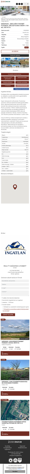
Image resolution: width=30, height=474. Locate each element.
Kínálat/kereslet (22, 447)
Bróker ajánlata (15, 274)
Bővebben (20, 469)
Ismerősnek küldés (22, 77)
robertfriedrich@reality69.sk (15, 272)
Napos (26, 47)
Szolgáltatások (7, 447)
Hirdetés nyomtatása (22, 82)
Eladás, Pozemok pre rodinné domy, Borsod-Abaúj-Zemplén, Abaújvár (14, 18)
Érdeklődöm (8, 85)
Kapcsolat (22, 446)
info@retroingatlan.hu (15, 455)
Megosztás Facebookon (21, 89)
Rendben (15, 471)
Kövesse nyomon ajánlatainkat (8, 78)
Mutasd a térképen (7, 82)
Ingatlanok (7, 449)
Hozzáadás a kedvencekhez (14, 74)
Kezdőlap (3, 17)
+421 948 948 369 (14, 270)
